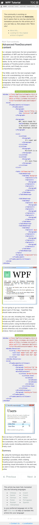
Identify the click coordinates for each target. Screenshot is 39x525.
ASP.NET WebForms (27, 6)
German (13, 498)
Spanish (26, 502)
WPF (5, 6)
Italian (25, 498)
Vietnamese (14, 505)
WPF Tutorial (12, 2)
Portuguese (27, 500)
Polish (12, 500)
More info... (14, 30)
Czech (25, 493)
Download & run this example (25, 91)
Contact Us (15, 523)
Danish (12, 495)
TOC (32, 2)
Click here (11, 511)
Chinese (13, 493)
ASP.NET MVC (13, 6)
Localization (28, 523)
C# (37, 6)
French (25, 495)
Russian (13, 502)
